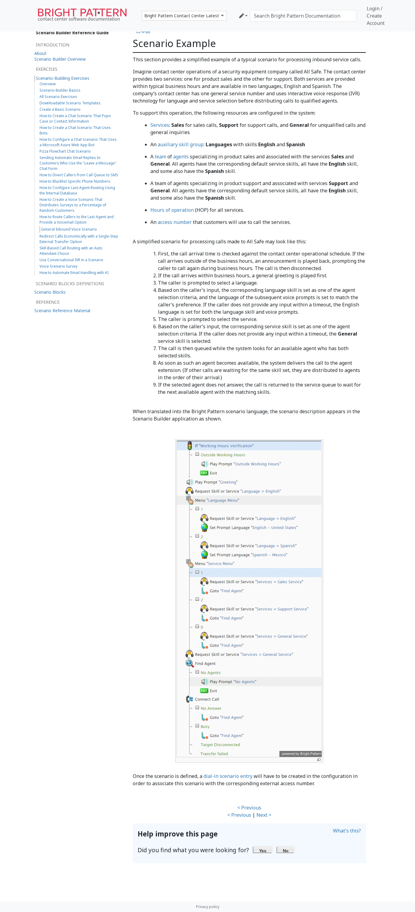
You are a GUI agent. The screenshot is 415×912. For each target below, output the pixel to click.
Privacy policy (207, 906)
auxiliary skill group (181, 144)
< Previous (249, 807)
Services (159, 125)
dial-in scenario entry (228, 776)
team (160, 156)
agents (181, 156)
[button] (263, 849)
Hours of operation (172, 210)
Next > (263, 815)
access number (175, 222)
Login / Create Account (376, 15)
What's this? (347, 830)
